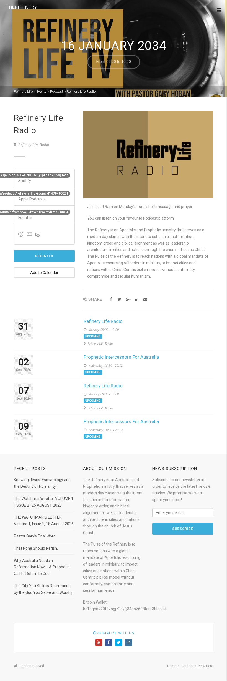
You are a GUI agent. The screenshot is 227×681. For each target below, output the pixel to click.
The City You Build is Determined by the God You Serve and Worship (44, 589)
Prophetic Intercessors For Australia (121, 357)
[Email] (145, 299)
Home (171, 666)
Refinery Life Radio (103, 321)
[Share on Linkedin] (136, 299)
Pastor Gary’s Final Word (35, 536)
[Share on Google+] (128, 299)
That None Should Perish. (36, 548)
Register (44, 256)
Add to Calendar (44, 272)
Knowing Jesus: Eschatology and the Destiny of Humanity (42, 483)
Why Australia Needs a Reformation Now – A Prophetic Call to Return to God (41, 567)
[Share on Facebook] (110, 299)
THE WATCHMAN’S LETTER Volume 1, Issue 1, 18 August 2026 (44, 520)
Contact (187, 666)
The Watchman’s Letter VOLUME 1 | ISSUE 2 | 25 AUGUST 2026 (43, 501)
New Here (205, 666)
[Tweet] (119, 299)
